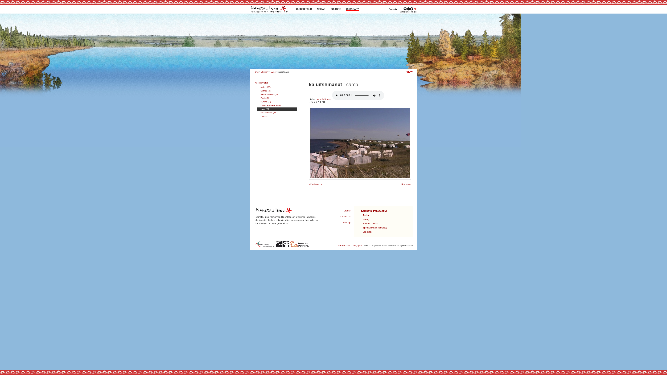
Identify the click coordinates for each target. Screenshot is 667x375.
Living (273, 72)
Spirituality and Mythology (375, 228)
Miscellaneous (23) (269, 113)
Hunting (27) (266, 102)
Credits (347, 211)
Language (368, 232)
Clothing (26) (266, 91)
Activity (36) (266, 87)
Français (393, 9)
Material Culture (370, 223)
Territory (366, 215)
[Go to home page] (270, 13)
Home (256, 72)
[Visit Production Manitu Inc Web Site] (299, 247)
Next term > (406, 184)
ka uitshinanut (324, 99)
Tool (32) (264, 116)
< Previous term (315, 184)
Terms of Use (344, 245)
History (366, 219)
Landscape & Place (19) (271, 105)
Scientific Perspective (374, 211)
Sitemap (347, 222)
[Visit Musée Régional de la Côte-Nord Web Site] (264, 247)
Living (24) (265, 109)
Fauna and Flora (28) (269, 94)
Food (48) (265, 98)
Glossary (265, 72)
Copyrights (357, 245)
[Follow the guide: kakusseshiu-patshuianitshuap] (409, 72)
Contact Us (345, 216)
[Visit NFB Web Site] (282, 247)
